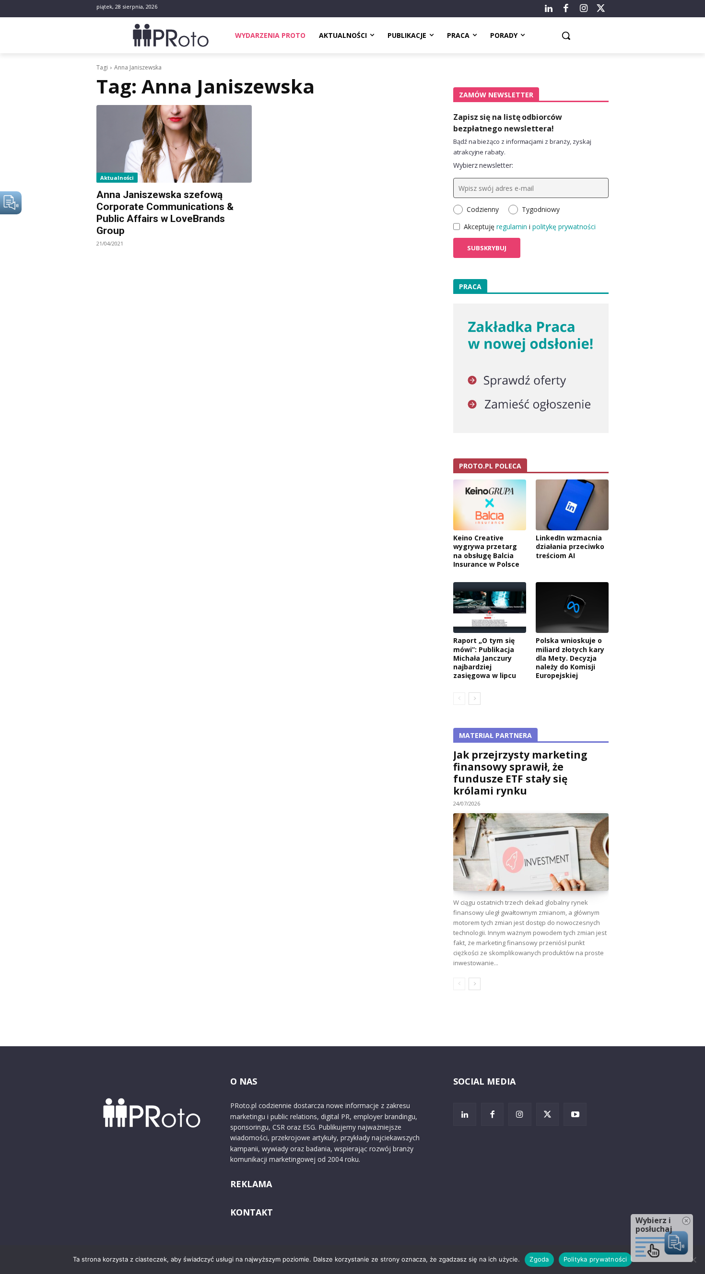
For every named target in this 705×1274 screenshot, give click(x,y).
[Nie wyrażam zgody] (693, 1259)
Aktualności (117, 177)
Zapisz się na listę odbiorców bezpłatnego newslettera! (507, 123)
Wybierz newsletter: (483, 165)
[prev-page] (459, 698)
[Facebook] (566, 8)
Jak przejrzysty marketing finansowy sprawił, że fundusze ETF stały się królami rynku (520, 772)
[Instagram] (583, 8)
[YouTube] (575, 1114)
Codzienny (483, 209)
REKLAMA (251, 1184)
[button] (565, 35)
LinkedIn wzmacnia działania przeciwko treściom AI (570, 546)
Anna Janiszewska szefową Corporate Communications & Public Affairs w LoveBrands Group (165, 212)
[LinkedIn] (548, 8)
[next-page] (475, 698)
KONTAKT (251, 1212)
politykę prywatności (564, 226)
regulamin (511, 226)
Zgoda (539, 1259)
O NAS (243, 1081)
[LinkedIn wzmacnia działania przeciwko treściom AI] (572, 504)
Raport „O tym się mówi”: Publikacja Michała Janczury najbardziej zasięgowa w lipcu (484, 658)
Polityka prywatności (595, 1259)
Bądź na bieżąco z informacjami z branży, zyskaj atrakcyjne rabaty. (522, 146)
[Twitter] (601, 8)
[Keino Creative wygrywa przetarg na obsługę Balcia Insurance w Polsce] (489, 504)
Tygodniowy (541, 209)
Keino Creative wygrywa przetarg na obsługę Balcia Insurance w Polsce (486, 551)
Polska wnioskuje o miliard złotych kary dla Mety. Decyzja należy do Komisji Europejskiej (570, 658)
